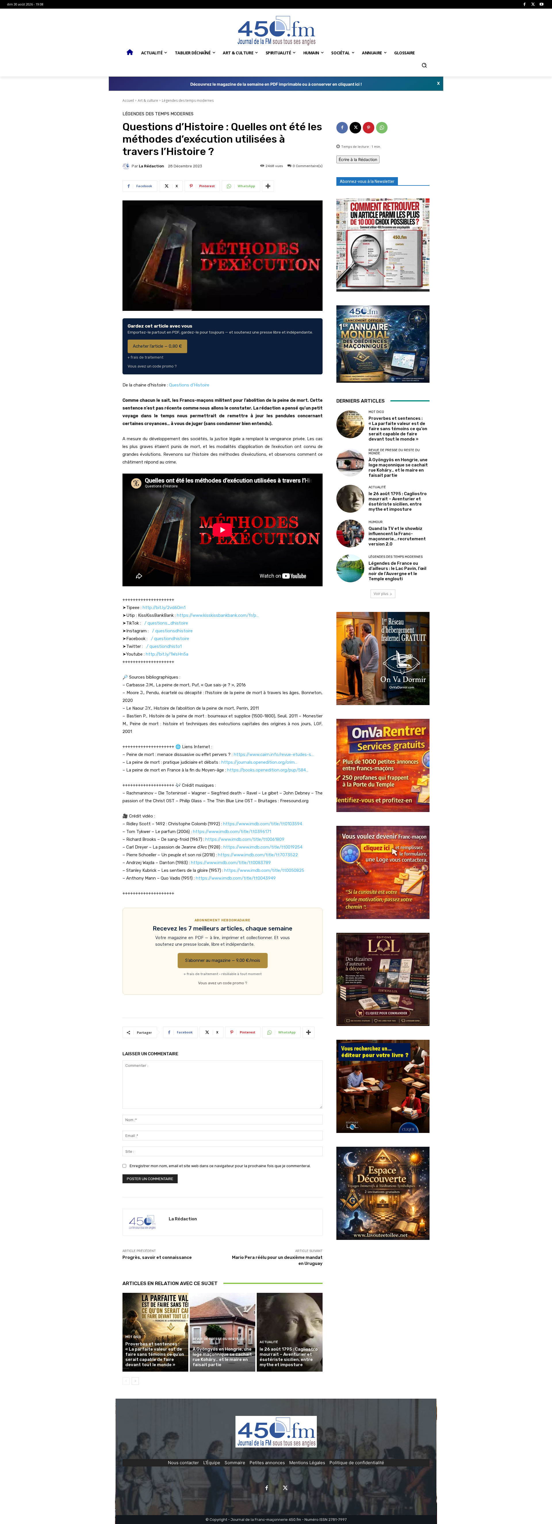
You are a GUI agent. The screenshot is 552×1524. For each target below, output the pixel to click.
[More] (268, 186)
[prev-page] (126, 1381)
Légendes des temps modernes (188, 100)
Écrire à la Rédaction (358, 159)
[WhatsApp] (382, 127)
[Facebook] (524, 4)
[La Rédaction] (127, 166)
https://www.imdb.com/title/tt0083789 (231, 862)
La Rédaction (151, 166)
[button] (424, 65)
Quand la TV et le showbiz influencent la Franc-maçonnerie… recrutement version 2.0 (397, 536)
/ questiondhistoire (170, 638)
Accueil (128, 100)
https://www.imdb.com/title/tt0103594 (262, 823)
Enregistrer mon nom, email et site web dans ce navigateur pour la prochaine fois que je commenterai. (220, 1166)
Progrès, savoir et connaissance (157, 1257)
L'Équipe (211, 1462)
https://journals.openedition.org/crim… (259, 762)
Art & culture (148, 100)
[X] (533, 4)
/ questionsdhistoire (172, 630)
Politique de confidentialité (356, 1462)
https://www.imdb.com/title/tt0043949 (236, 878)
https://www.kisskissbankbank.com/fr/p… (218, 615)
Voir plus (381, 593)
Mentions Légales (307, 1462)
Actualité (269, 1342)
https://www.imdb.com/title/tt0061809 (244, 839)
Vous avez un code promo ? (152, 366)
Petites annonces (267, 1462)
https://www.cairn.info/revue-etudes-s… (274, 754)
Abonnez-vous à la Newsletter (367, 181)
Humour (376, 522)
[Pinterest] (368, 127)
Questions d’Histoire (189, 385)
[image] (383, 245)
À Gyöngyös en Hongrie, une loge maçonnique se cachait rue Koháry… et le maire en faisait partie (222, 1357)
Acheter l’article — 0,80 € (157, 346)
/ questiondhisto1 (164, 646)
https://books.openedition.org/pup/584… (267, 770)
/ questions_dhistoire (166, 623)
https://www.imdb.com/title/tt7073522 (258, 854)
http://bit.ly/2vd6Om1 (164, 607)
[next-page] (135, 1381)
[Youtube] (541, 4)
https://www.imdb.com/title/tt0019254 (262, 847)
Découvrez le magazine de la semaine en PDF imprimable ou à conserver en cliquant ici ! (276, 84)
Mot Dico (133, 1337)
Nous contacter (183, 1462)
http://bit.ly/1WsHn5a (167, 654)
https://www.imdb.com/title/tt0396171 (232, 831)
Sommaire (235, 1462)
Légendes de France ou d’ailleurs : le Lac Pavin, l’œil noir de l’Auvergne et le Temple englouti (397, 571)
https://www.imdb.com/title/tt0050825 (264, 870)
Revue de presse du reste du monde (218, 1340)
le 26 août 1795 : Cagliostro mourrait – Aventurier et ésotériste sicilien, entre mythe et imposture (289, 1357)
